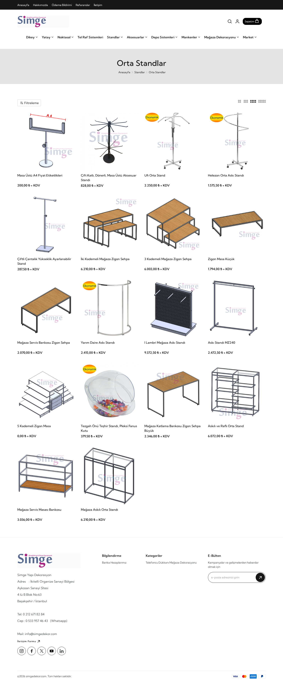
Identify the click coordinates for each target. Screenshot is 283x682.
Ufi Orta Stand (154, 175)
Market (248, 37)
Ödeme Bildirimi (62, 5)
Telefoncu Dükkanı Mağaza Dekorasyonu (171, 562)
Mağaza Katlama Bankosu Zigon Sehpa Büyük (172, 428)
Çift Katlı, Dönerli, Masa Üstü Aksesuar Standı (108, 177)
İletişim (98, 5)
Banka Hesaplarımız (114, 562)
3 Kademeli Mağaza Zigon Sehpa (168, 259)
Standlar (113, 37)
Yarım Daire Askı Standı (98, 342)
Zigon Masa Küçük (221, 259)
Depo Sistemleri (162, 37)
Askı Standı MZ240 (221, 342)
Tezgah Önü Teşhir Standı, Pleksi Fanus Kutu (109, 428)
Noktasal (64, 37)
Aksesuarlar (135, 37)
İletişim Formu (26, 641)
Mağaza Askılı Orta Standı (99, 510)
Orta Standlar (157, 72)
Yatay (46, 37)
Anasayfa (23, 5)
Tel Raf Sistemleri (90, 37)
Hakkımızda (40, 5)
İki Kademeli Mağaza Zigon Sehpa (105, 259)
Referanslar (83, 5)
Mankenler (189, 37)
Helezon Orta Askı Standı (226, 175)
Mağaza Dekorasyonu (220, 37)
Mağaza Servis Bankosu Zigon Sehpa (43, 342)
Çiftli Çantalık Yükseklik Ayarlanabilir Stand (44, 261)
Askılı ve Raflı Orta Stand (226, 426)
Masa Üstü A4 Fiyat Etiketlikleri (39, 175)
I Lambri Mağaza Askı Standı (164, 342)
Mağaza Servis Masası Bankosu (39, 510)
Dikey (30, 37)
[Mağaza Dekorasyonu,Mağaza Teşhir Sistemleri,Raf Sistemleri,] (43, 21)
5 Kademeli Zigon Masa (34, 426)
